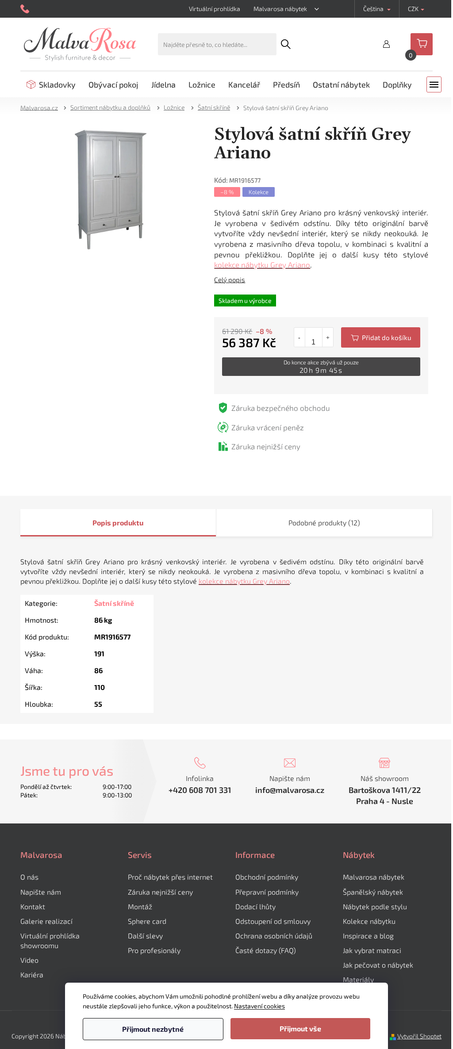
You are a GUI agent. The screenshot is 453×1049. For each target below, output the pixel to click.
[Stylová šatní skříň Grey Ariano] (107, 189)
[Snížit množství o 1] (296, 337)
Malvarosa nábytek (276, 8)
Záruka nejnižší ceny (157, 892)
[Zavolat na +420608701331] (22, 9)
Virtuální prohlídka (211, 8)
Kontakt (29, 906)
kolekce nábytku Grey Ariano (259, 264)
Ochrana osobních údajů (270, 935)
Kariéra (28, 974)
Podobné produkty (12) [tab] (321, 522)
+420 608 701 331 (196, 790)
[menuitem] (48, 84)
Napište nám (37, 892)
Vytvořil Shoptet (416, 1036)
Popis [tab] (98, 522)
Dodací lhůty (252, 906)
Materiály (355, 979)
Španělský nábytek (370, 892)
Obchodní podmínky (263, 877)
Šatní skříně (111, 603)
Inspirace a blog (365, 935)
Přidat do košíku (377, 337)
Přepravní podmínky (264, 892)
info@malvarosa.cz (286, 790)
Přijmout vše (297, 1028)
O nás (26, 877)
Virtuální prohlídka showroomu (47, 940)
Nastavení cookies (256, 1006)
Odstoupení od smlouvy (269, 921)
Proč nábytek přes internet (167, 877)
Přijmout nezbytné (149, 1029)
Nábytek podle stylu (372, 906)
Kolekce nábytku (366, 921)
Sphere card (144, 921)
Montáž (137, 906)
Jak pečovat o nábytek (375, 965)
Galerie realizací (43, 921)
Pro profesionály (151, 950)
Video (26, 960)
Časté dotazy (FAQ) (262, 950)
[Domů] (39, 107)
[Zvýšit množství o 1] (324, 337)
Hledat (282, 44)
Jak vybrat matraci (369, 950)
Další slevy (142, 935)
